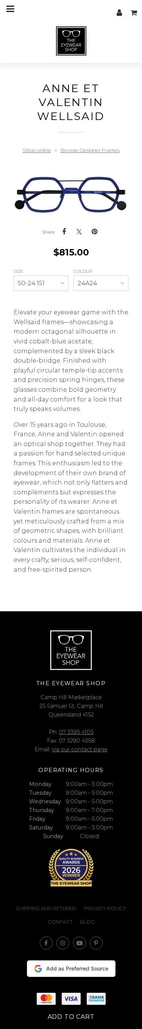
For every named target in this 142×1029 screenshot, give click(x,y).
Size (19, 271)
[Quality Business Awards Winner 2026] (71, 868)
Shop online (37, 150)
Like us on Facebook (46, 943)
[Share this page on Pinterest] (94, 231)
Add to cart (71, 1016)
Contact (60, 922)
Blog (87, 922)
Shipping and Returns (46, 908)
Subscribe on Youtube (79, 943)
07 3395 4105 (76, 732)
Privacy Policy (105, 908)
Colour (83, 271)
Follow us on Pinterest (96, 943)
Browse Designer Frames (90, 150)
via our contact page (80, 749)
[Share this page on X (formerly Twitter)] (79, 231)
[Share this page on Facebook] (64, 231)
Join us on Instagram (62, 943)
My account (119, 8)
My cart (134, 8)
